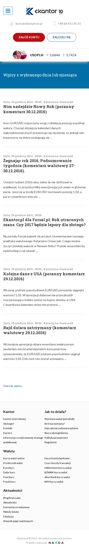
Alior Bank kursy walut (57, 477)
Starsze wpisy (12, 386)
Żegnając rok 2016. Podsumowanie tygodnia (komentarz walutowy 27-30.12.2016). (39, 165)
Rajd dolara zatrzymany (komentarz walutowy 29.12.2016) (39, 330)
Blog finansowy (12, 497)
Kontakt (7, 428)
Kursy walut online (14, 458)
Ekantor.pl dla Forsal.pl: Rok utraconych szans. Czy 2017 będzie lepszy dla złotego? (44, 222)
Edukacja (8, 516)
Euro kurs (8, 467)
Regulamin (50, 442)
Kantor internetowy (14, 418)
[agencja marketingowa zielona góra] (56, 542)
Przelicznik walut (13, 463)
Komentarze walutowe (16, 507)
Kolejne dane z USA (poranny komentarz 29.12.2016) (44, 276)
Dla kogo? (8, 423)
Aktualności (10, 502)
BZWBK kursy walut (55, 472)
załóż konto (29, 37)
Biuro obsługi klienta (56, 433)
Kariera (7, 433)
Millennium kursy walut (58, 467)
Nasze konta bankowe (57, 458)
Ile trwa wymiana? (54, 423)
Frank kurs (9, 481)
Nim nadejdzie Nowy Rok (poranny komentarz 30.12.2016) (38, 109)
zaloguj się (61, 37)
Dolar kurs (9, 472)
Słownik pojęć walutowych (18, 521)
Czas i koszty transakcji (57, 463)
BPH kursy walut (53, 481)
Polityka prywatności (56, 437)
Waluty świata (11, 511)
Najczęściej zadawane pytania (61, 428)
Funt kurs (8, 477)
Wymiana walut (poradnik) (59, 418)
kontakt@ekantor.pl (29, 23)
